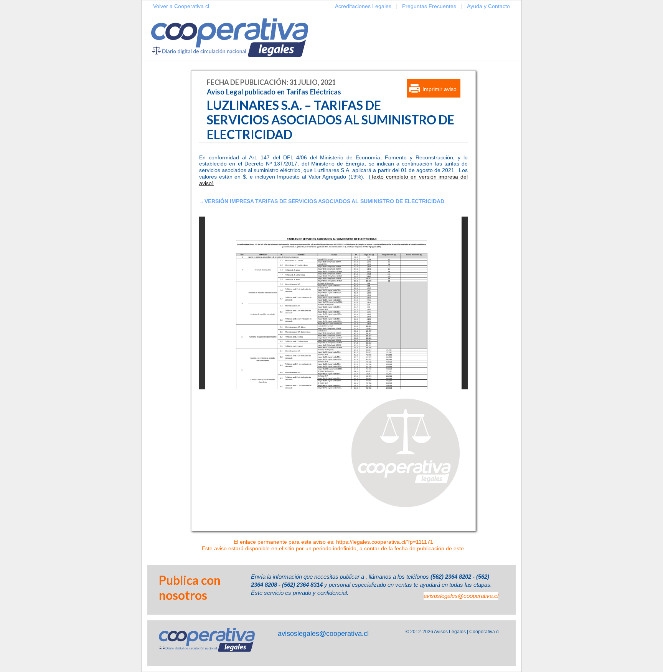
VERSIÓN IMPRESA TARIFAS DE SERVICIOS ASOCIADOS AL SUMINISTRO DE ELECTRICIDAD (324, 201)
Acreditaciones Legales (363, 6)
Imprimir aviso (439, 89)
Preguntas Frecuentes (429, 6)
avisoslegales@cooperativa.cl (461, 596)
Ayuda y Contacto (488, 6)
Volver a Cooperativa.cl (181, 6)
